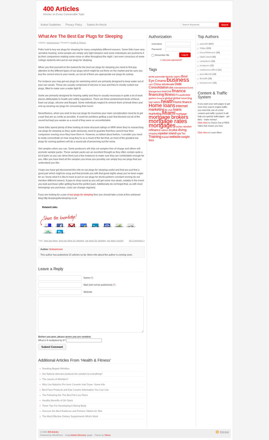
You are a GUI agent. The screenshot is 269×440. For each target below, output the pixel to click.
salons (164, 130)
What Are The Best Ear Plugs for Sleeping (80, 36)
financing (156, 94)
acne (151, 76)
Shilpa (202, 48)
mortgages (162, 125)
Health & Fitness (78, 42)
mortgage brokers (168, 117)
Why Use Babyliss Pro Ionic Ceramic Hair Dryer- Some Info (73, 384)
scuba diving (177, 130)
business (178, 80)
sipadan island (167, 133)
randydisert (205, 61)
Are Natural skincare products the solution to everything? (72, 374)
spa (179, 133)
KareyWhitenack (207, 52)
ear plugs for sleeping (81, 194)
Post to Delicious (48, 224)
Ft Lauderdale (182, 95)
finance (179, 90)
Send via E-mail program (107, 224)
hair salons (154, 102)
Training (155, 137)
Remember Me (162, 55)
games (152, 98)
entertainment (180, 88)
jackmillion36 (206, 74)
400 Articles (63, 11)
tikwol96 (203, 78)
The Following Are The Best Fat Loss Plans (65, 395)
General (160, 98)
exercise (166, 91)
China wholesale (164, 84)
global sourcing (182, 98)
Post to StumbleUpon (48, 230)
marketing (155, 113)
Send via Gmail (72, 224)
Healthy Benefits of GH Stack (57, 400)
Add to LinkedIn (95, 224)
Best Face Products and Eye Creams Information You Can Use (75, 389)
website (175, 137)
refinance (154, 130)
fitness (170, 94)
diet (171, 87)
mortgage (181, 113)
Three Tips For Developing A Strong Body (64, 405)
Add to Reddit (131, 224)
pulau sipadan (184, 126)
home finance (183, 102)
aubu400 (204, 44)
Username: (157, 44)
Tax (183, 133)
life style (169, 110)
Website (87, 292)
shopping (153, 133)
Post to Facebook (60, 224)
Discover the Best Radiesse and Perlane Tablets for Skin (72, 411)
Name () (88, 277)
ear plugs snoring (115, 240)
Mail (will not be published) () (99, 285)
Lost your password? (172, 60)
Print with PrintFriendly (119, 224)
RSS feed (224, 432)
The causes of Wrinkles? (55, 379)
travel (165, 136)
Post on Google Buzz (83, 224)
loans (177, 109)
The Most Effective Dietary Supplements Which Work (70, 416)
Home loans (162, 105)
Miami (168, 113)
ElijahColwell (205, 57)
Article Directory (78, 435)
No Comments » (137, 240)
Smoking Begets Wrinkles (56, 368)
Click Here (203, 123)
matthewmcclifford (208, 70)
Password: (157, 49)
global (168, 98)
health (167, 101)
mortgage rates (168, 121)
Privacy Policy (74, 24)
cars (151, 84)
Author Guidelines (51, 24)
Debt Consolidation (165, 85)
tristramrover (53, 42)
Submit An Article (97, 24)
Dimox (108, 435)
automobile (160, 76)
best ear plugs (51, 240)
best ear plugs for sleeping (71, 240)
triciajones (204, 65)
